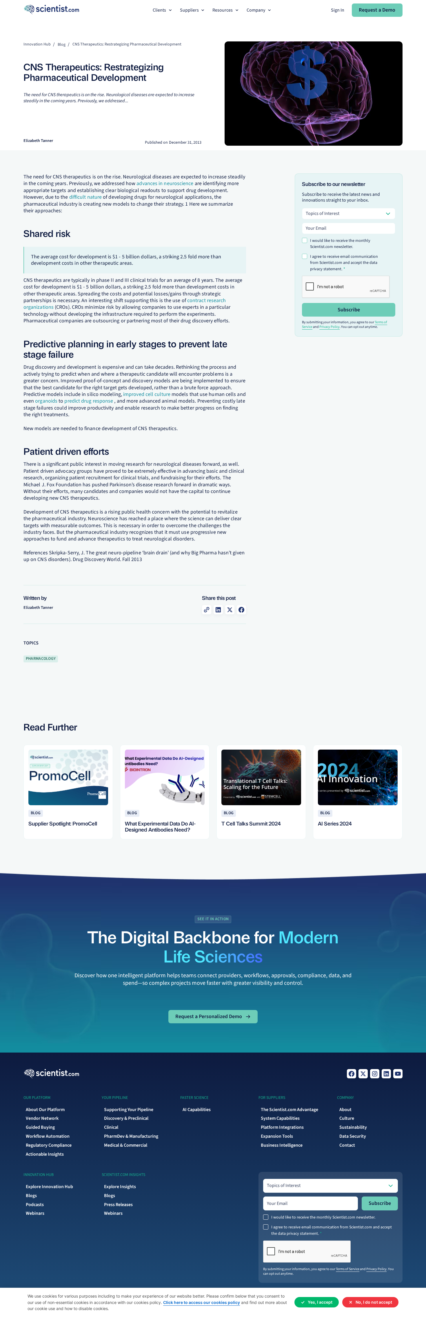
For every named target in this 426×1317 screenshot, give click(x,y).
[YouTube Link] (398, 1073)
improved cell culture (146, 394)
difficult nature (85, 197)
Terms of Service (347, 1269)
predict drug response (88, 401)
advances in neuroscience (164, 183)
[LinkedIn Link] (386, 1073)
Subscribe (349, 309)
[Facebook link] (351, 1073)
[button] (163, 10)
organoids (46, 401)
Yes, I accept (320, 1302)
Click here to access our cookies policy (201, 1302)
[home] (51, 10)
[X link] (363, 1073)
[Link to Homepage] (51, 1074)
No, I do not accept (374, 1302)
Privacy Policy (329, 326)
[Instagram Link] (374, 1073)
